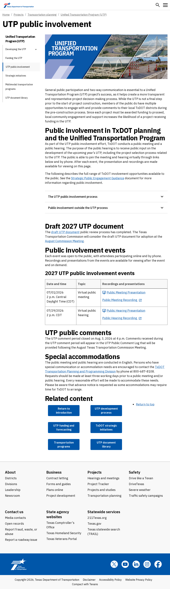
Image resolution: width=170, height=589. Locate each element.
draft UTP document (65, 232)
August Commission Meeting (64, 241)
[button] (157, 5)
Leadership (12, 490)
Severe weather (140, 490)
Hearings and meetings (103, 478)
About (10, 472)
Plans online (54, 490)
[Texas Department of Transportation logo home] (18, 5)
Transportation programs (64, 444)
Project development (60, 496)
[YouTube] (125, 564)
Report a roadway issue (21, 540)
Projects (19, 14)
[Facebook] (158, 564)
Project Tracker (98, 484)
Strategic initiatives (15, 75)
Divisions (11, 484)
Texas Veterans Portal (61, 539)
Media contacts (15, 518)
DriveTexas (136, 484)
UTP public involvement (18, 66)
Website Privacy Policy (138, 579)
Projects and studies (101, 490)
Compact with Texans (85, 584)
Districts (11, 478)
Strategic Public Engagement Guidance (97, 178)
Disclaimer (89, 579)
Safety (134, 472)
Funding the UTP (13, 58)
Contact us (14, 511)
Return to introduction (64, 410)
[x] (114, 564)
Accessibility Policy (110, 579)
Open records (14, 523)
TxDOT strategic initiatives (106, 427)
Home (6, 14)
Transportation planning (42, 14)
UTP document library (16, 97)
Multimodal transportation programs (19, 86)
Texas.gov (94, 523)
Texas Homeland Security (63, 533)
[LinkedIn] (136, 564)
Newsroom (12, 496)
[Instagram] (147, 564)
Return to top (145, 404)
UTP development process (106, 410)
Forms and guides (58, 484)
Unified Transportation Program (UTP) (84, 14)
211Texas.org (97, 518)
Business (54, 472)
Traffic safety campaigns (146, 496)
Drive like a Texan (141, 478)
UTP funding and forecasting (63, 427)
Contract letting (57, 478)
